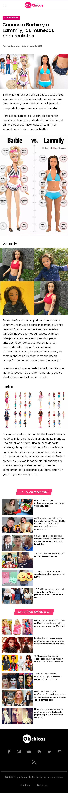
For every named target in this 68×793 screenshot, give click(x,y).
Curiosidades (11, 17)
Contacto (26, 785)
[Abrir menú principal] (5, 5)
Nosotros (42, 785)
